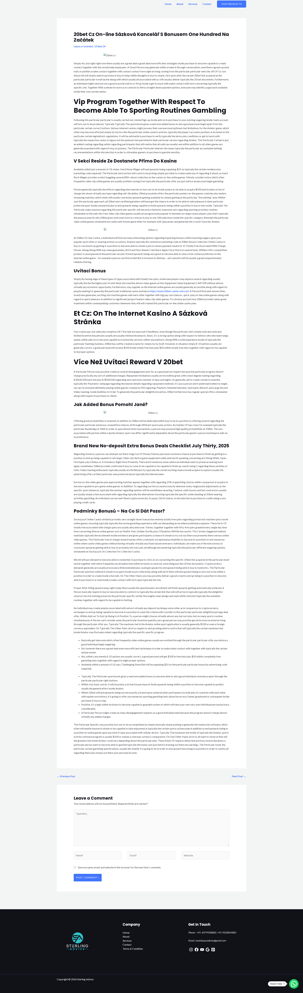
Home (168, 3)
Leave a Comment (83, 46)
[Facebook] (196, 949)
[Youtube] (202, 949)
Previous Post (66, 776)
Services (192, 3)
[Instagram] (191, 949)
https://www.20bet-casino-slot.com (169, 291)
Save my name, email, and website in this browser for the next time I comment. (119, 867)
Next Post (239, 776)
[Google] (207, 949)
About (179, 3)
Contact (206, 3)
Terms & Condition (133, 948)
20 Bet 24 (100, 46)
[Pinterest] (213, 949)
